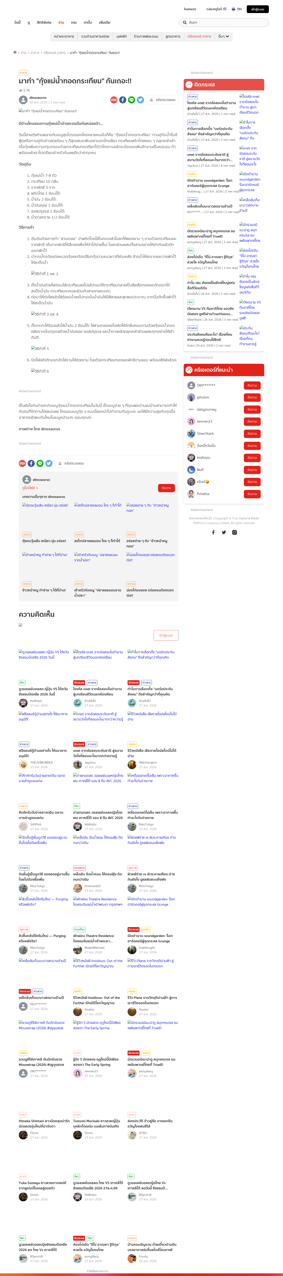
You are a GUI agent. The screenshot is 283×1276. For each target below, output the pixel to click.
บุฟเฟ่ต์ (122, 36)
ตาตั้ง (88, 22)
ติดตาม (166, 488)
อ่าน (61, 22)
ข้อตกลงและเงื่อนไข (200, 518)
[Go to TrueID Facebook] (213, 534)
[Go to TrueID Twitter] (224, 534)
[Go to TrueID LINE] (234, 534)
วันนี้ (17, 22)
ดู (29, 22)
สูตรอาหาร (173, 36)
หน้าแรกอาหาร (64, 36)
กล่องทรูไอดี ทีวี (216, 9)
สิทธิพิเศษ (44, 22)
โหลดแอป (190, 9)
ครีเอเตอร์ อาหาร (199, 36)
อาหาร (35, 52)
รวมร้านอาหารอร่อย (95, 36)
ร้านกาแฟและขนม (146, 36)
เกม (74, 22)
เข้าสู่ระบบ (257, 9)
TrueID (27, 9)
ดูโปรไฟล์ (28, 487)
